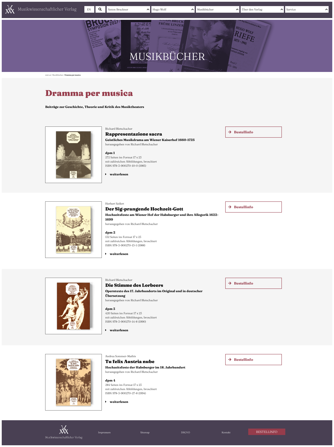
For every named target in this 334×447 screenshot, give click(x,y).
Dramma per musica (73, 75)
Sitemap (144, 432)
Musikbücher (205, 9)
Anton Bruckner (118, 9)
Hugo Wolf (159, 9)
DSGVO (185, 432)
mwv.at (48, 75)
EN (89, 9)
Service (291, 9)
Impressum (104, 432)
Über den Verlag (252, 9)
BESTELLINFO (266, 432)
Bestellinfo (243, 132)
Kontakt (226, 432)
